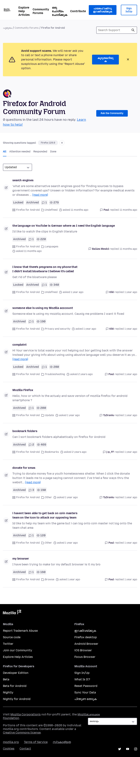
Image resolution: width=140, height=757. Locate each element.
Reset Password (85, 686)
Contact (25, 748)
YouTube (127, 749)
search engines (23, 180)
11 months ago (128, 209)
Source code (11, 637)
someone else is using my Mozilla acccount (42, 308)
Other (48, 497)
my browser (20, 558)
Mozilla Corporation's (25, 714)
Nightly (8, 692)
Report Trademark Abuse (20, 630)
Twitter (8, 643)
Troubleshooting (55, 374)
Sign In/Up (129, 10)
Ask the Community (112, 113)
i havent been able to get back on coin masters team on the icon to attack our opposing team (44, 515)
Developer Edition (15, 673)
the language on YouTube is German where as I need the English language (63, 225)
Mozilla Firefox (22, 390)
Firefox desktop (85, 637)
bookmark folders (24, 431)
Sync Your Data (85, 692)
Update (49, 415)
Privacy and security (57, 328)
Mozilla (12, 613)
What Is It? (82, 679)
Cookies (8, 748)
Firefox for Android (28, 209)
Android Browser (86, 643)
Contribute (78, 11)
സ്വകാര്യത (62, 742)
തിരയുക (133, 30)
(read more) (40, 195)
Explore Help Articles (24, 11)
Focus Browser (84, 657)
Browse (49, 579)
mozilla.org (11, 742)
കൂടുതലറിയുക (105, 59)
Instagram (135, 749)
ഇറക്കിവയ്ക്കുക (85, 630)
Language (94, 714)
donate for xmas (23, 467)
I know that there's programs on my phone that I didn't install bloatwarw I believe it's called (44, 269)
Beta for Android (14, 686)
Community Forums (41, 11)
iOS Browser (83, 650)
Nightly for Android (16, 699)
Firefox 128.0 (48, 142)
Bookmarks (52, 452)
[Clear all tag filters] (62, 142)
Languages (51, 246)
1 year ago (131, 292)
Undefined (51, 209)
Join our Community (17, 650)
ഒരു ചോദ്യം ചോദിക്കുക (59, 11)
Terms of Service (36, 742)
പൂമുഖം (7, 27)
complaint (19, 344)
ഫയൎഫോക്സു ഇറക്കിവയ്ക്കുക (102, 10)
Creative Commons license (22, 732)
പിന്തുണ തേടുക (85, 699)
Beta (6, 679)
